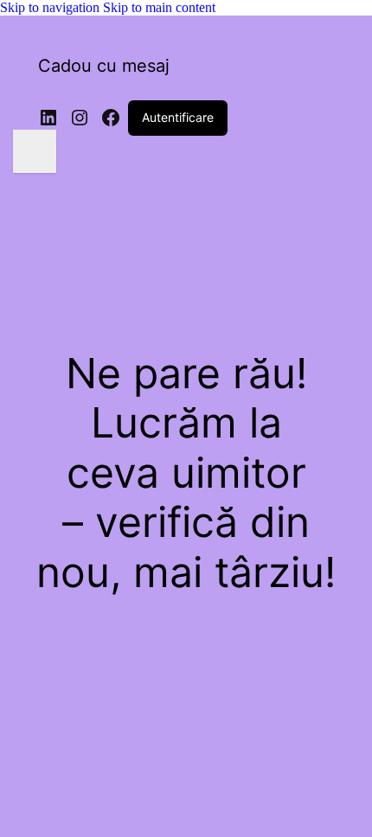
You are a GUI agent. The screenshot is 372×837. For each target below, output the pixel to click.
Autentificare (178, 117)
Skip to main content (159, 7)
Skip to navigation (51, 7)
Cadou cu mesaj (104, 65)
